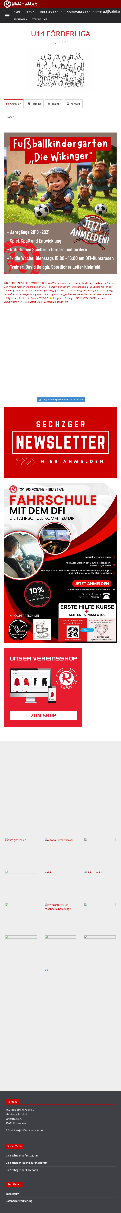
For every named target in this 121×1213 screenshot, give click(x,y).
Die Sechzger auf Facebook (22, 1170)
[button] (33, 12)
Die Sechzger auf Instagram (22, 1155)
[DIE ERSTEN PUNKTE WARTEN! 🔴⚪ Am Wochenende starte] (60, 337)
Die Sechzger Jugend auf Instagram (26, 1162)
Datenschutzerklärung (19, 1201)
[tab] (14, 103)
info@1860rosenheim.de (28, 1130)
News (29, 11)
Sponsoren (20, 19)
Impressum (12, 1194)
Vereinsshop (39, 19)
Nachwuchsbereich (78, 11)
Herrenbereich (49, 11)
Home (17, 11)
